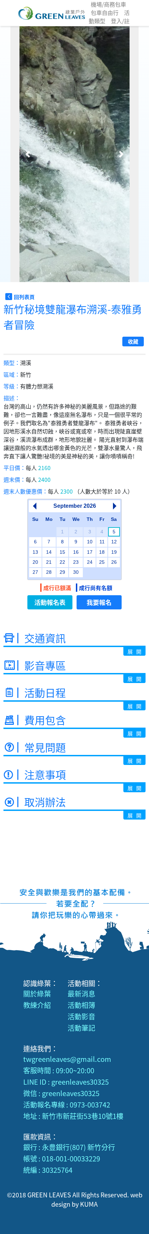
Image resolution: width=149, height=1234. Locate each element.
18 (102, 552)
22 (62, 562)
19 (114, 552)
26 (114, 562)
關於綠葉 (37, 994)
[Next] (114, 506)
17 (90, 552)
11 (102, 541)
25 (102, 562)
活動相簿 (81, 1005)
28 (49, 572)
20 (35, 562)
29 (62, 572)
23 (76, 562)
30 (76, 572)
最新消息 (81, 994)
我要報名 (99, 602)
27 (35, 572)
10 (90, 541)
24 (90, 562)
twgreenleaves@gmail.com (67, 1059)
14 (49, 552)
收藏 (133, 341)
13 (35, 552)
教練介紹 (37, 1005)
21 (49, 562)
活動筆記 (81, 1028)
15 (62, 552)
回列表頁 (24, 296)
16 (76, 552)
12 (114, 541)
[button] (27, 154)
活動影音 (81, 1016)
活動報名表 (49, 602)
